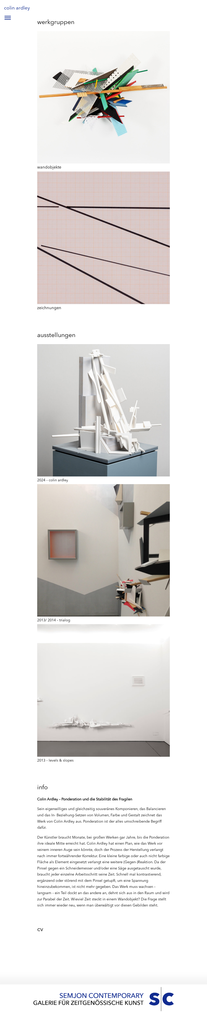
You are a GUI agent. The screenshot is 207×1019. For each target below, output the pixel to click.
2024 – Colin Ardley (52, 480)
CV (40, 929)
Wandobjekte (49, 167)
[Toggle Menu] (7, 18)
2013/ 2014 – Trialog (53, 620)
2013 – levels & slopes (55, 760)
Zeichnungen (49, 308)
